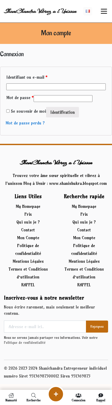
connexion (78, 400)
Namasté (11, 400)
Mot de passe (20, 97)
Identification (62, 112)
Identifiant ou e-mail (26, 77)
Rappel (100, 400)
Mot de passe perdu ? (25, 123)
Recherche (34, 400)
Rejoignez (97, 326)
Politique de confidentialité (25, 342)
